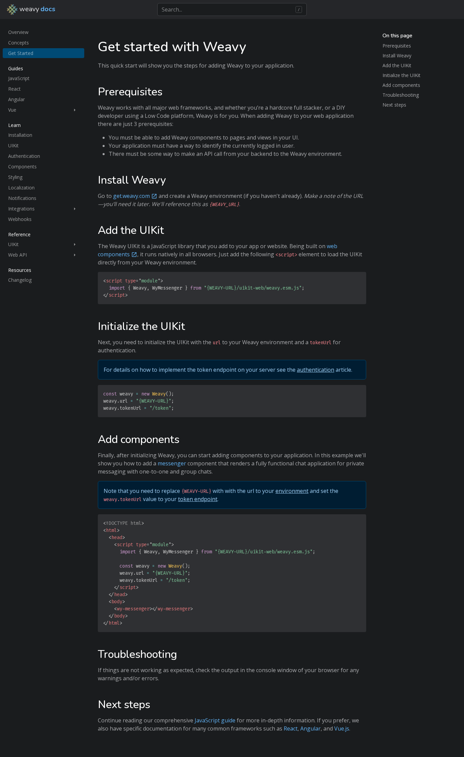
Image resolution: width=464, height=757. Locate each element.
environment (291, 491)
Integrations (21, 208)
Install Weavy (396, 55)
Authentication (24, 156)
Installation (20, 135)
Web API (17, 255)
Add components (401, 85)
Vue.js (341, 728)
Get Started (20, 53)
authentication (315, 369)
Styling (15, 177)
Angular (16, 99)
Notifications (22, 198)
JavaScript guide (215, 720)
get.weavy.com (131, 196)
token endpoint (197, 499)
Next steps (394, 104)
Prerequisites (396, 45)
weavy (36, 9)
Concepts (18, 42)
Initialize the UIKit (401, 75)
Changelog (20, 280)
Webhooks (20, 219)
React (14, 89)
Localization (21, 187)
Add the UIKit (396, 65)
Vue (12, 110)
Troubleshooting (400, 95)
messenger (172, 463)
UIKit (13, 145)
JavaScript (19, 78)
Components (22, 166)
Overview (18, 32)
